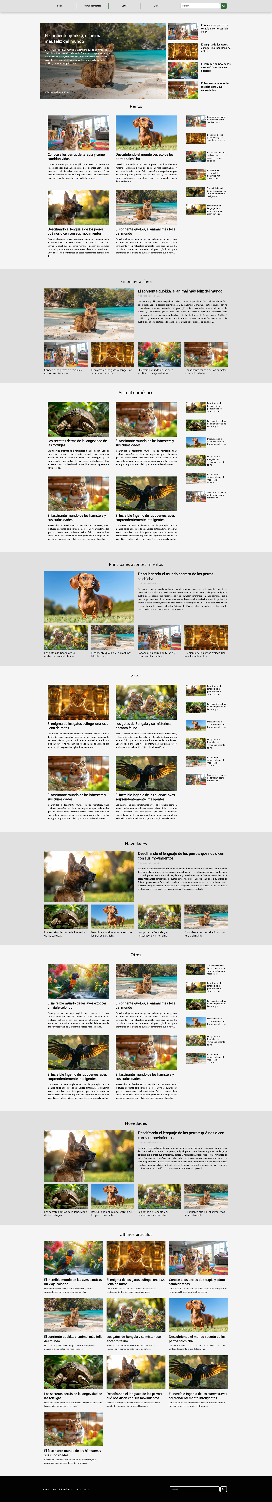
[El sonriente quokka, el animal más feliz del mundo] (146, 207)
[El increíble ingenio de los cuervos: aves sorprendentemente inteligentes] (195, 192)
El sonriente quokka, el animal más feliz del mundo (74, 38)
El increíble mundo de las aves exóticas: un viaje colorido (215, 67)
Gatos (125, 6)
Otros (157, 6)
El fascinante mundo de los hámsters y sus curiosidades (215, 86)
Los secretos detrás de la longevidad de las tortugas (77, 442)
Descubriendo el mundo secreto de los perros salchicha (144, 156)
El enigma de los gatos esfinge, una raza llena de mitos (216, 48)
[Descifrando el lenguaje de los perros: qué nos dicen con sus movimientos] (78, 207)
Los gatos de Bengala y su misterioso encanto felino (216, 460)
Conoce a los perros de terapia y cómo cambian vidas (215, 28)
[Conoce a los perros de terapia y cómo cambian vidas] (183, 32)
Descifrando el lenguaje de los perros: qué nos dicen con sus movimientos (76, 231)
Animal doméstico (92, 6)
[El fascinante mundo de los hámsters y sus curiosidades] (183, 90)
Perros (60, 6)
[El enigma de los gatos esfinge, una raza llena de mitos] (183, 51)
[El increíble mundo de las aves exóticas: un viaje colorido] (183, 71)
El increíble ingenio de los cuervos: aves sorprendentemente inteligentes (216, 192)
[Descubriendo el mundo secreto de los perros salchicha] (146, 132)
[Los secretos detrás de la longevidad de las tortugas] (78, 419)
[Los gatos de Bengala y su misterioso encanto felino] (196, 460)
